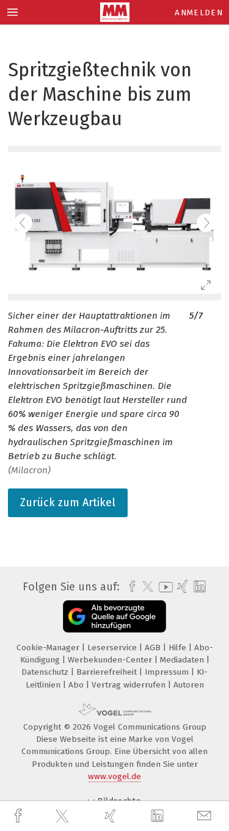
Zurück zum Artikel (67, 502)
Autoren (188, 685)
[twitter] (63, 816)
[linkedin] (159, 816)
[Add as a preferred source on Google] (114, 616)
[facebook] (19, 816)
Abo (77, 685)
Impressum (168, 672)
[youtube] (163, 587)
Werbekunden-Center (111, 660)
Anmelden (199, 12)
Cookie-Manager (49, 647)
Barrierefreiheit (107, 672)
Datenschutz (46, 672)
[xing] (111, 816)
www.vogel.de (114, 776)
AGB (154, 647)
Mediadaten (183, 660)
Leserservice (113, 647)
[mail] (205, 816)
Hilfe (179, 647)
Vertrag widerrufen (130, 685)
